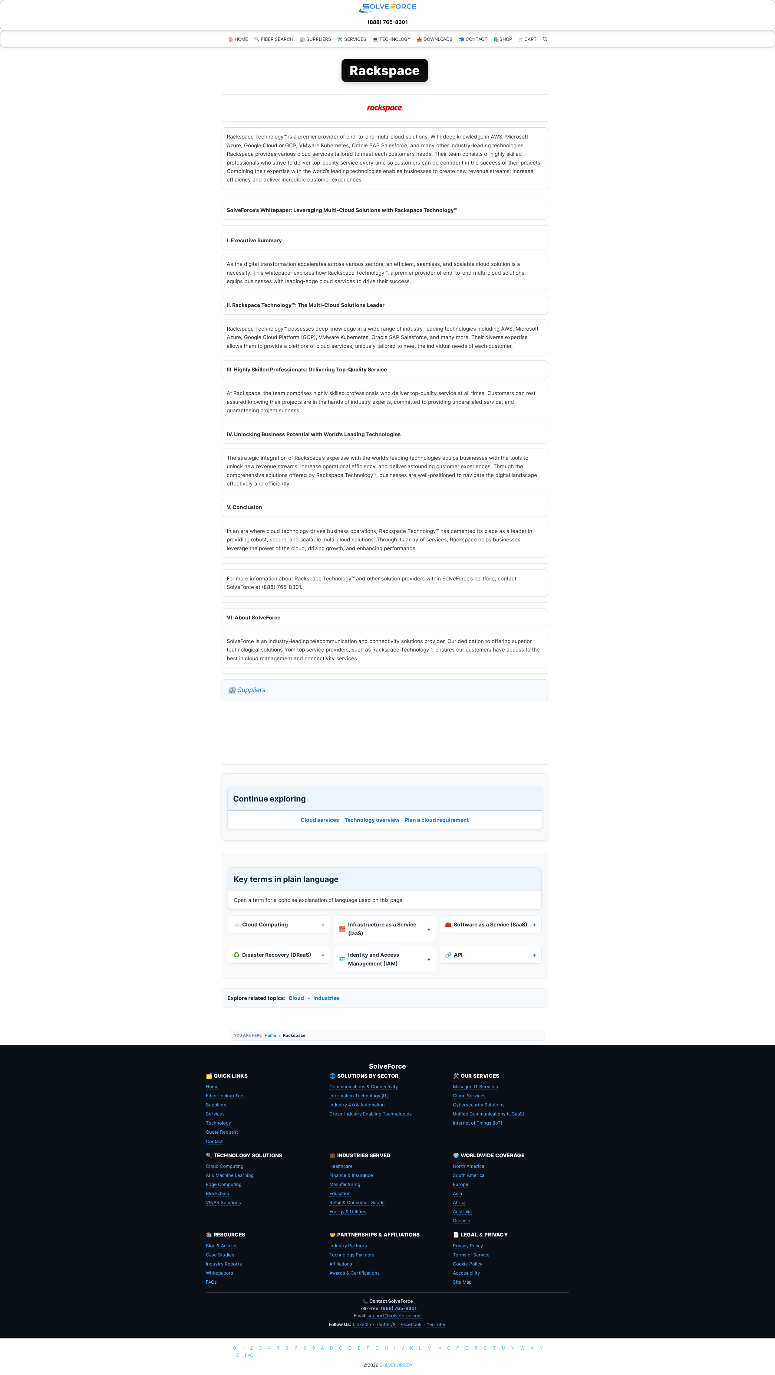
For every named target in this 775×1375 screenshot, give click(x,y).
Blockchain (217, 1193)
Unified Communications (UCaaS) (488, 1114)
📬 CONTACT (473, 39)
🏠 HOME (238, 39)
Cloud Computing (224, 1166)
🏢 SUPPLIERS (315, 39)
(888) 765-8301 (388, 22)
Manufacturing (344, 1184)
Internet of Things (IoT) (477, 1123)
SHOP (502, 39)
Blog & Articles (222, 1246)
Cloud (296, 998)
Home (270, 1035)
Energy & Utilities (347, 1211)
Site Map (462, 1282)
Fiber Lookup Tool (225, 1096)
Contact (214, 1141)
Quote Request (222, 1132)
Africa (459, 1202)
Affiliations (340, 1264)
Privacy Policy (468, 1246)
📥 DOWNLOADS (435, 39)
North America (468, 1166)
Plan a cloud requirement (437, 820)
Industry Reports (224, 1264)
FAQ (249, 1355)
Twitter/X (386, 1324)
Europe (460, 1184)
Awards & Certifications (354, 1273)
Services (215, 1114)
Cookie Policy (467, 1264)
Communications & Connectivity (363, 1086)
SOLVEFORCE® (396, 1365)
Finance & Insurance (351, 1175)
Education (340, 1193)
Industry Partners (348, 1246)
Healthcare (341, 1166)
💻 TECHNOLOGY (391, 39)
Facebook (411, 1324)
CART (527, 39)
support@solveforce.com (395, 1315)
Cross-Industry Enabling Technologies (370, 1114)
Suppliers (216, 1105)
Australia (462, 1211)
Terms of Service (471, 1255)
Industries (326, 998)
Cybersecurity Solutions (479, 1105)
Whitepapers (219, 1273)
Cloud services (320, 820)
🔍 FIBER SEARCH (273, 39)
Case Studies (220, 1255)
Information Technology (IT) (359, 1096)
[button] (545, 39)
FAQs (211, 1282)
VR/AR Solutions (223, 1202)
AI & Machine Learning (230, 1175)
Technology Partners (351, 1255)
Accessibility (466, 1273)
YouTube (436, 1324)
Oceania (461, 1220)
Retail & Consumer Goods (356, 1202)
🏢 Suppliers (246, 690)
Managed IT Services (475, 1086)
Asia (457, 1193)
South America (468, 1175)
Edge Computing (224, 1184)
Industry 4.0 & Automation (357, 1105)
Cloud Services (469, 1096)
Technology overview (372, 820)
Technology (218, 1123)
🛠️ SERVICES (351, 39)
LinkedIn (362, 1324)
